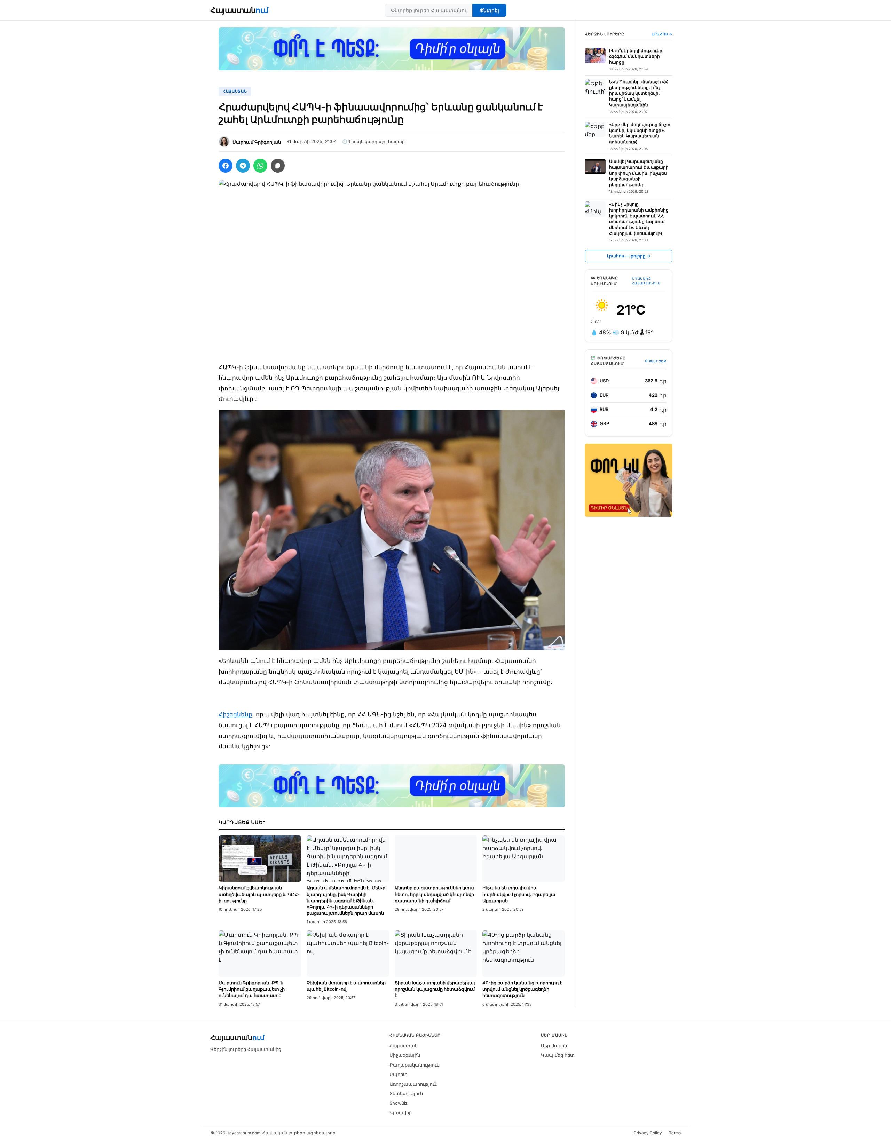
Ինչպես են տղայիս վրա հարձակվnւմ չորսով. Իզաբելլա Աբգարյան (518, 894)
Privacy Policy (648, 1132)
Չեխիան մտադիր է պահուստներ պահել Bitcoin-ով (346, 986)
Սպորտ (398, 1074)
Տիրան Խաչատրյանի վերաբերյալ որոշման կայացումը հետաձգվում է (435, 989)
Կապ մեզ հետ (558, 1055)
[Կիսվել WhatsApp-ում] (260, 166)
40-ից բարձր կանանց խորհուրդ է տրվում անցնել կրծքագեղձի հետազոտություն (522, 989)
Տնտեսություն (406, 1093)
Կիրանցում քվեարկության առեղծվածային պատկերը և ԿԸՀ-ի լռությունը (259, 894)
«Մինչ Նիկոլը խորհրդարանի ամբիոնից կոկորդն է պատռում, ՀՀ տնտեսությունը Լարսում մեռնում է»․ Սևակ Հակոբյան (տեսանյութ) (639, 218)
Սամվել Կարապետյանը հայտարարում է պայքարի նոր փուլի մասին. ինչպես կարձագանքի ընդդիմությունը (639, 173)
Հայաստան (239, 10)
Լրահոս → (662, 34)
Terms (675, 1132)
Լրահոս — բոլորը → (628, 256)
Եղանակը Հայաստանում (646, 281)
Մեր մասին (554, 1045)
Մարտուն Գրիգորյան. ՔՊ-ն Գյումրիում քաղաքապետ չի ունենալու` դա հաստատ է (252, 989)
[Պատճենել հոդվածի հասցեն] (278, 166)
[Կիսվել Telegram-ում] (243, 166)
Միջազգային (404, 1055)
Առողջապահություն (413, 1084)
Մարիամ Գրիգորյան (256, 142)
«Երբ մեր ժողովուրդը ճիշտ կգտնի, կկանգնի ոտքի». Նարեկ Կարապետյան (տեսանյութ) (639, 133)
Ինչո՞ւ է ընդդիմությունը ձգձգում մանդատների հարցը (635, 56)
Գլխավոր (400, 1112)
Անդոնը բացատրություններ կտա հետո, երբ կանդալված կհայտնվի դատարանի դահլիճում (434, 894)
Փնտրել (489, 10)
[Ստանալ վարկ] (628, 480)
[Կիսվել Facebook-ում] (225, 166)
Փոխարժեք (656, 361)
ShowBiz (398, 1103)
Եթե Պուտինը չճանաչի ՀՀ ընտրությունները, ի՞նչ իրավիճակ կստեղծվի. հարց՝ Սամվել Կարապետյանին (638, 93)
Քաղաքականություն (414, 1065)
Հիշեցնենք (235, 714)
